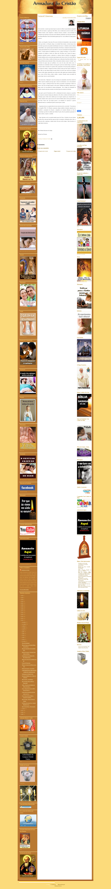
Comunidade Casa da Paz (83, 578)
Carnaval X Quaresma (45, 16)
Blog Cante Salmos (81, 584)
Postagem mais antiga (71, 151)
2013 (22, 618)
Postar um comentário (43, 148)
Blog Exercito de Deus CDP (83, 579)
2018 (22, 608)
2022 (22, 601)
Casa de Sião (80, 568)
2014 (22, 616)
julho (23, 631)
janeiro (23, 708)
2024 (22, 597)
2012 (22, 620)
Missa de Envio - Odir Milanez (27, 679)
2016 (22, 612)
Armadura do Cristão (25, 570)
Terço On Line (80, 565)
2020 (22, 605)
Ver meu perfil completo (24, 589)
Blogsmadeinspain (61, 884)
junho (23, 633)
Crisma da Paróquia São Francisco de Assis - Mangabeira (84, 582)
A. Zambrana (53, 884)
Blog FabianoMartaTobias (83, 587)
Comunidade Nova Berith (83, 575)
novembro (24, 624)
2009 (22, 714)
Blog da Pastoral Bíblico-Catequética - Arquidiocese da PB (84, 572)
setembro (24, 627)
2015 (22, 614)
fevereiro (24, 641)
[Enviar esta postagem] (51, 138)
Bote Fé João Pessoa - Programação (28, 706)
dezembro (24, 622)
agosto (23, 629)
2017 (22, 610)
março (23, 639)
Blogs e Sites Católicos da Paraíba (84, 586)
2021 (22, 603)
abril (23, 637)
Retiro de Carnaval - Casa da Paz (28, 668)
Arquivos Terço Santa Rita (83, 647)
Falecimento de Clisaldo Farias (27, 674)
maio (23, 635)
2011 (22, 710)
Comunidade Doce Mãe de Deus (84, 574)
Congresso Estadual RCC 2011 (83, 646)
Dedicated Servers (58, 886)
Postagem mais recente (43, 151)
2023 (22, 599)
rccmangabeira (81, 580)
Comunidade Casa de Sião (83, 564)
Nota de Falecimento (26, 643)
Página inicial (57, 151)
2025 (22, 595)
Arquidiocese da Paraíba (82, 563)
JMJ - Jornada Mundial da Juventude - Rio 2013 (84, 570)
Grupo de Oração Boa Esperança (84, 583)
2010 (22, 712)
